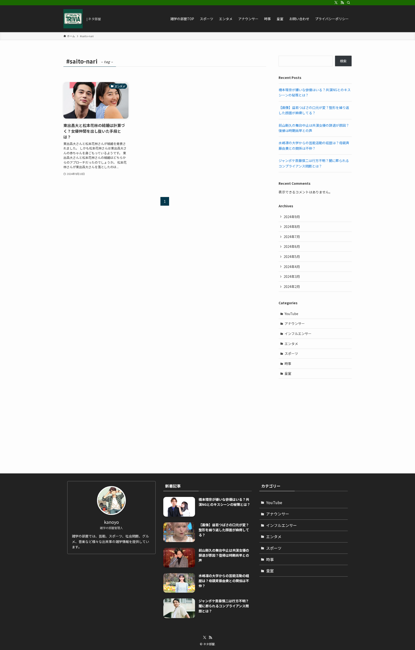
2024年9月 (292, 216)
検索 (343, 61)
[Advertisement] (315, 417)
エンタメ (291, 343)
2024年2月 (292, 286)
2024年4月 (292, 266)
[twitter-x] (336, 2)
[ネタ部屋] (73, 18)
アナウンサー (295, 323)
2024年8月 (292, 226)
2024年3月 (292, 276)
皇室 (288, 373)
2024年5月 (292, 256)
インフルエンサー (298, 333)
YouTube (291, 313)
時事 (288, 363)
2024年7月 (292, 236)
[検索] (348, 2)
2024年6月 (292, 246)
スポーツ (291, 353)
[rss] (342, 2)
